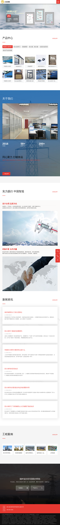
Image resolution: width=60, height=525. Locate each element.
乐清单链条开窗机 (5, 518)
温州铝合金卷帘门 (12, 523)
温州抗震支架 (20, 522)
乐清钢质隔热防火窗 (36, 517)
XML (24, 514)
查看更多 (54, 38)
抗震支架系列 (44, 46)
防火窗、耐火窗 (33, 46)
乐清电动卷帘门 (35, 518)
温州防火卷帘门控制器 (20, 523)
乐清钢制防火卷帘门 (35, 515)
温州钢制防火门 (53, 523)
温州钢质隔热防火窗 (6, 522)
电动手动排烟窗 (7, 50)
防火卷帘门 (17, 46)
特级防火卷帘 (7, 66)
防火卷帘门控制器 (52, 81)
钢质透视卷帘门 (52, 66)
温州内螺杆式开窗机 (36, 522)
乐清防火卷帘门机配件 (14, 519)
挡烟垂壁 (24, 46)
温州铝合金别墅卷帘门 (52, 519)
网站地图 (27, 514)
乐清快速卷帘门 (18, 515)
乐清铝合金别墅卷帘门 (26, 515)
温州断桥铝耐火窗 (13, 522)
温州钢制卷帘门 (50, 522)
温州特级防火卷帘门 (37, 519)
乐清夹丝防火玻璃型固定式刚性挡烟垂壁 (48, 515)
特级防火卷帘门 (7, 46)
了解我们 (20, 488)
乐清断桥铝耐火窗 (44, 517)
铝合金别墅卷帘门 (18, 81)
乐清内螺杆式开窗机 (13, 518)
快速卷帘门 (19, 66)
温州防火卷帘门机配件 (38, 523)
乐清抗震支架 (51, 517)
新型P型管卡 (41, 66)
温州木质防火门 (46, 523)
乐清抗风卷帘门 (21, 518)
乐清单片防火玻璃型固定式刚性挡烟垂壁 (10, 517)
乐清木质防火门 (22, 519)
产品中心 (35, 488)
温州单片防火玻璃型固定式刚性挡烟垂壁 (35, 521)
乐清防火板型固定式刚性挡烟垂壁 (25, 517)
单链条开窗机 (41, 81)
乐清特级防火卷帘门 (10, 515)
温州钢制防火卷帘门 (6, 521)
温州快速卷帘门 (44, 519)
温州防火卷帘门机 (29, 523)
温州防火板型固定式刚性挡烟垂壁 (50, 521)
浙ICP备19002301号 (18, 514)
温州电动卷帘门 (5, 523)
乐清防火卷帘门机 (5, 519)
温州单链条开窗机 (27, 522)
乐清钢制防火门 (29, 519)
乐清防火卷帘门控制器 (51, 518)
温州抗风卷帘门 (44, 522)
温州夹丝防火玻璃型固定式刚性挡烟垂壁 (18, 521)
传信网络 (37, 514)
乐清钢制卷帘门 (28, 518)
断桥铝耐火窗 (30, 81)
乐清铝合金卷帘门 (42, 518)
